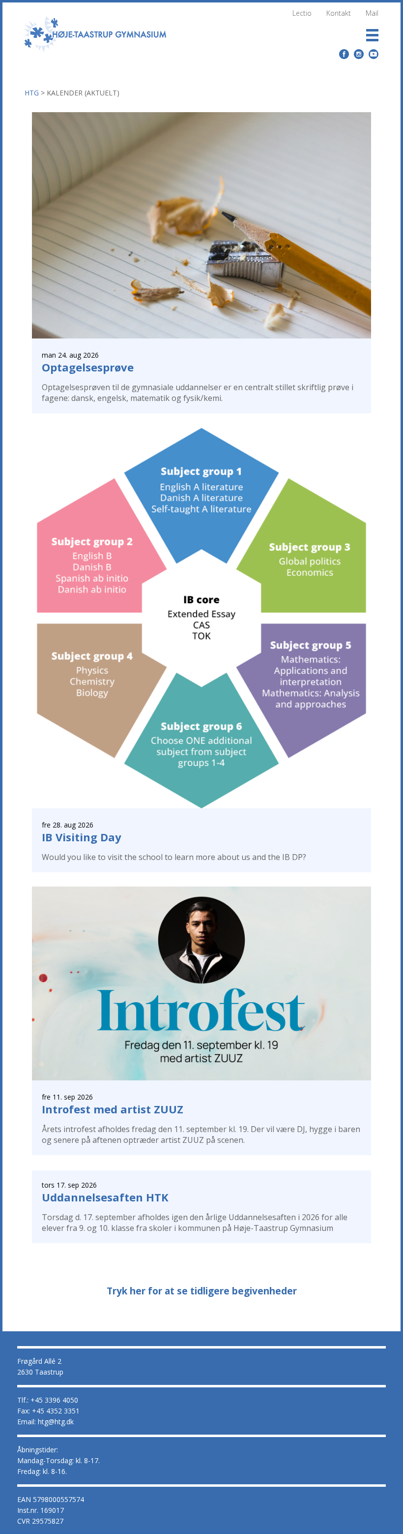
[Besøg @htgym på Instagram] (359, 54)
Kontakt (338, 13)
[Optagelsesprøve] (201, 335)
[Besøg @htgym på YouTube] (373, 54)
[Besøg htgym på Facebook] (344, 54)
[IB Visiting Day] (201, 805)
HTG (32, 92)
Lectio (302, 13)
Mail (372, 13)
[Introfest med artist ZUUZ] (201, 1077)
